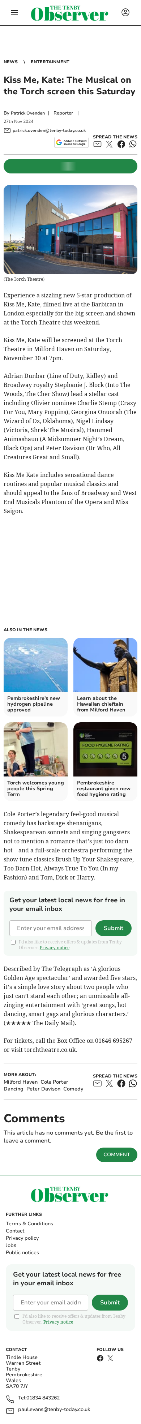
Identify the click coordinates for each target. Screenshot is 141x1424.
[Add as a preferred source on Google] (71, 142)
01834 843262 (43, 1398)
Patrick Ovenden (28, 113)
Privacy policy (22, 1238)
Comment (116, 1154)
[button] (14, 12)
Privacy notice (54, 947)
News (11, 62)
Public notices (22, 1252)
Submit (113, 928)
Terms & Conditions (29, 1223)
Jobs (11, 1245)
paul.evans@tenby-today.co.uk (54, 1410)
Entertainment (50, 62)
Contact (15, 1230)
